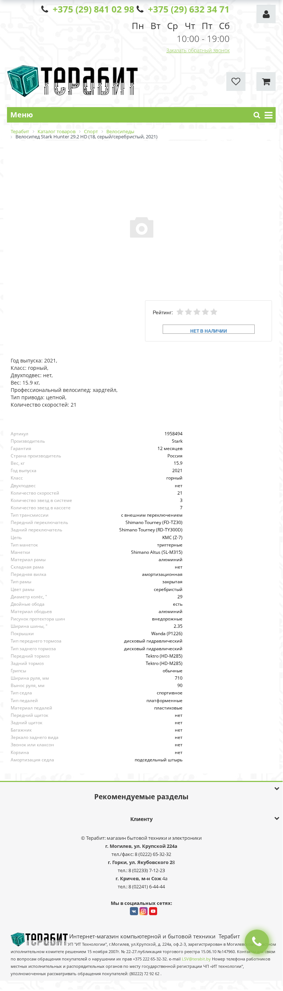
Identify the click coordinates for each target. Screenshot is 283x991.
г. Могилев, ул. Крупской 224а (141, 846)
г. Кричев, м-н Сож (139, 878)
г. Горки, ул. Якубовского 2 (140, 862)
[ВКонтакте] (134, 911)
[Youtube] (153, 911)
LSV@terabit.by (196, 959)
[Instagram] (143, 911)
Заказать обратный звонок (198, 50)
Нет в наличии (208, 331)
